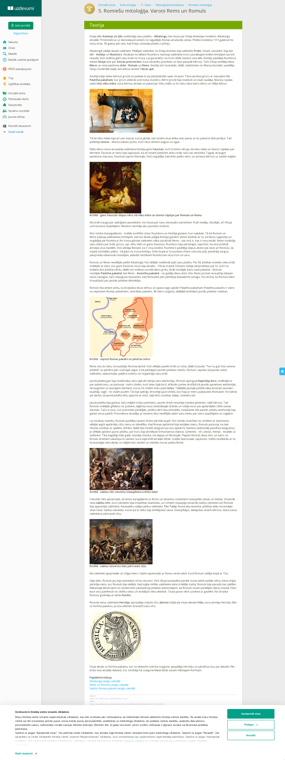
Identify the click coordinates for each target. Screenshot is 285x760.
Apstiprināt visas (251, 713)
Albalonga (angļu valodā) (105, 681)
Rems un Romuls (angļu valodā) (109, 685)
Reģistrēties (21, 33)
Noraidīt (250, 735)
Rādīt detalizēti (24, 753)
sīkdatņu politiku (134, 740)
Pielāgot (249, 724)
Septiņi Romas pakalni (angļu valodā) (112, 688)
